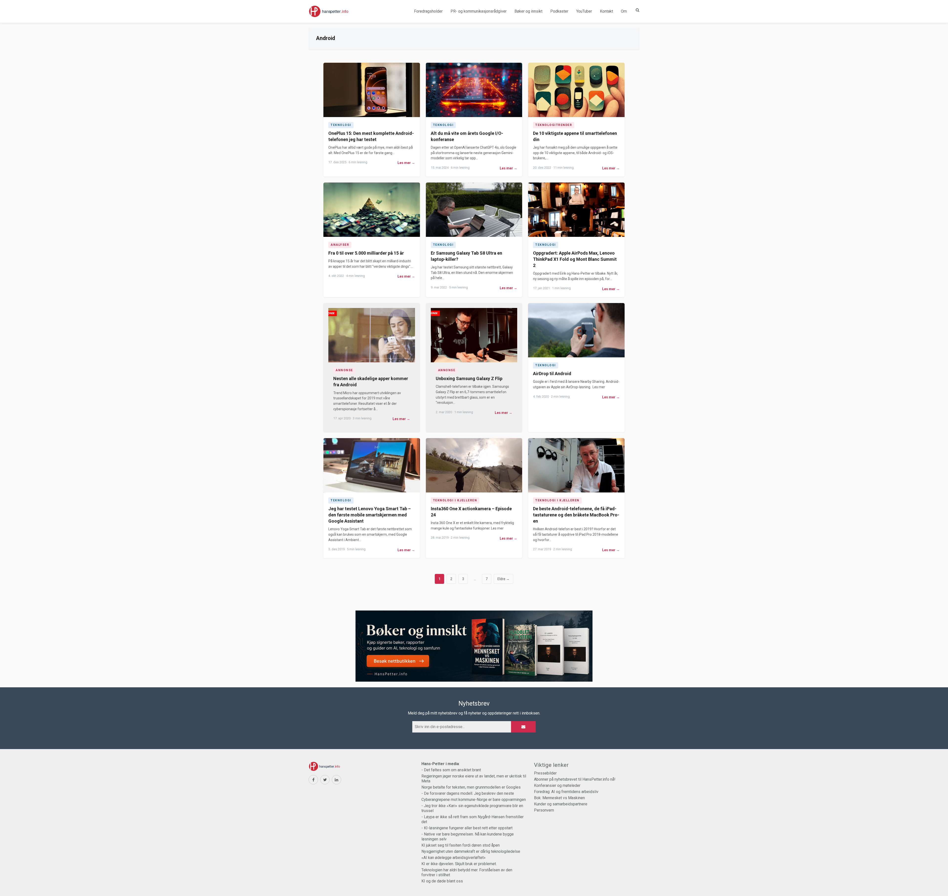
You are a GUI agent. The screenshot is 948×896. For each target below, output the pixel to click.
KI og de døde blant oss (442, 881)
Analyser (340, 244)
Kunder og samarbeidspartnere (560, 804)
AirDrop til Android (552, 373)
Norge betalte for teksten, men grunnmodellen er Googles (471, 787)
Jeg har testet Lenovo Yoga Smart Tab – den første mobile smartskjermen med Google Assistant (369, 515)
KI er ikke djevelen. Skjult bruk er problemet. (459, 863)
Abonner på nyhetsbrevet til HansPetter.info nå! (574, 779)
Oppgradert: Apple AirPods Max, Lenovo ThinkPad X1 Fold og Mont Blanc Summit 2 (575, 259)
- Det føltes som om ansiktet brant (451, 770)
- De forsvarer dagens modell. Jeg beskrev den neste (467, 793)
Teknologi (341, 125)
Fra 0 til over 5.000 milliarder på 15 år (366, 253)
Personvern (544, 810)
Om (624, 11)
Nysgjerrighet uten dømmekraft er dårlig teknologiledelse (470, 851)
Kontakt (606, 11)
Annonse (344, 370)
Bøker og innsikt (528, 11)
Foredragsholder (428, 11)
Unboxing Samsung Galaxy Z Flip (469, 378)
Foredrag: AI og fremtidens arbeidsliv (566, 791)
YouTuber (584, 11)
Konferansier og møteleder (557, 785)
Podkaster (559, 11)
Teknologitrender (553, 125)
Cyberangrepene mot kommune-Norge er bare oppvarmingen (473, 799)
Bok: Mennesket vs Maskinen (559, 797)
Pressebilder (545, 773)
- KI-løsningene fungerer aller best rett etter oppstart (467, 828)
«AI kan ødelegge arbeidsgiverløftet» (453, 857)
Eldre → (503, 579)
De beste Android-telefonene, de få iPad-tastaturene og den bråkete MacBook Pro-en (576, 515)
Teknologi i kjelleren (455, 500)
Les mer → (406, 163)
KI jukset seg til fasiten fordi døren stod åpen (460, 845)
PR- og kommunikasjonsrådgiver (479, 11)
